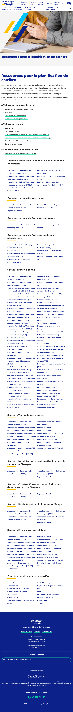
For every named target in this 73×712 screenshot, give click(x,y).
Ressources (61, 8)
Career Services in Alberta (17, 592)
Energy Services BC (44, 279)
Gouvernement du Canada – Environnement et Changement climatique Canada (49, 442)
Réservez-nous (57, 3)
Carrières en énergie (17, 8)
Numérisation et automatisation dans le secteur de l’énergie (27, 135)
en (65, 3)
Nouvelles (50, 3)
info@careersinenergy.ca (36, 645)
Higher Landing (43, 600)
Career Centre (12, 597)
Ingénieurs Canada (14, 211)
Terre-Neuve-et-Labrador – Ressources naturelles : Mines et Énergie (49, 326)
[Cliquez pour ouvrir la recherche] (70, 8)
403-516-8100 (36, 647)
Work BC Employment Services (49, 583)
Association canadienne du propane (21, 378)
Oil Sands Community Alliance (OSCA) (51, 346)
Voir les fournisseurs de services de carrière (20, 154)
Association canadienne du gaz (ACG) (21, 358)
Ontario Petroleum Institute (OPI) (50, 355)
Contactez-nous (33, 3)
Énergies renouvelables (13, 144)
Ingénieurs (9, 112)
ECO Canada (42, 425)
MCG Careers (12, 594)
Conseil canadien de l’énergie (48, 276)
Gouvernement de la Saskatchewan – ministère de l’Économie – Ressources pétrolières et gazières (51, 308)
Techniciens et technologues (15, 116)
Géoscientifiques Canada (16, 251)
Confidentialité (47, 632)
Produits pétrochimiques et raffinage (18, 141)
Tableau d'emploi (41, 3)
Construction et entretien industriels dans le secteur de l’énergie (28, 138)
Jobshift (40, 603)
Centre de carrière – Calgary (18, 589)
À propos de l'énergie (6, 8)
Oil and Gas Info (43, 343)
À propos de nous (24, 3)
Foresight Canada (44, 430)
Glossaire (37, 632)
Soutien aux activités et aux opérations (19, 109)
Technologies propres (13, 131)
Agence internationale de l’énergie (50, 314)
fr (69, 3)
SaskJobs (40, 592)
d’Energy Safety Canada (41, 627)
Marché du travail (27, 8)
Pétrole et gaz (10, 128)
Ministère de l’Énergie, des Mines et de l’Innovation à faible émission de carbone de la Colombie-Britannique (21, 291)
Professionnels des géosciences (16, 119)
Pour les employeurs (50, 8)
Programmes (39, 8)
